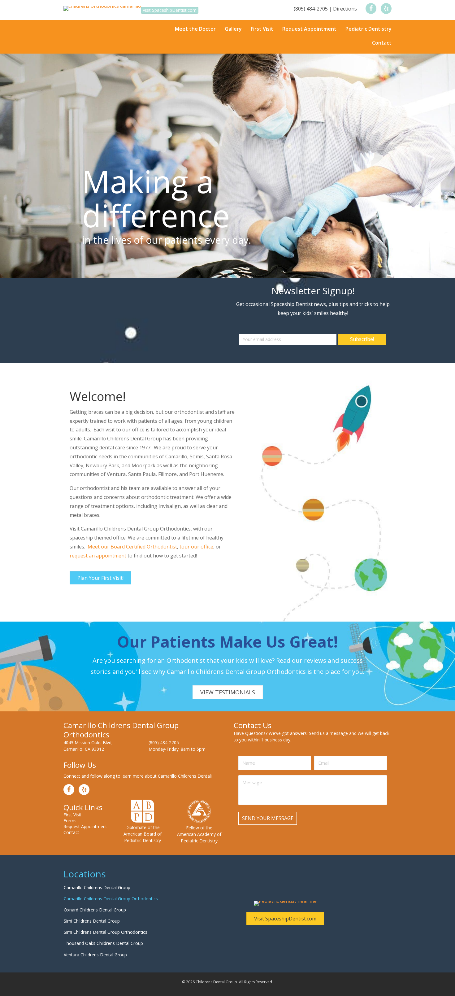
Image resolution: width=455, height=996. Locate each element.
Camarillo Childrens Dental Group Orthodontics (111, 869)
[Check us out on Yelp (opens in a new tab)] (386, 8)
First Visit (72, 785)
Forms (69, 791)
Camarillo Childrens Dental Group (97, 858)
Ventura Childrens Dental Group (95, 925)
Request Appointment (85, 797)
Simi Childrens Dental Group (92, 891)
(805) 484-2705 (311, 8)
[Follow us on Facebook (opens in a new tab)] (371, 8)
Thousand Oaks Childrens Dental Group (103, 914)
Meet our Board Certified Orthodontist (132, 517)
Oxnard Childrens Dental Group (95, 880)
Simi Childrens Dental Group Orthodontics (105, 903)
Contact (71, 803)
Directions (345, 8)
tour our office (196, 517)
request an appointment (98, 526)
